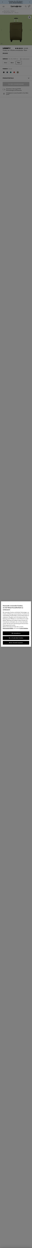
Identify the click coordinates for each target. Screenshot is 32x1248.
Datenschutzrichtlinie (8, 628)
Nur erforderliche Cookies (16, 638)
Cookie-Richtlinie (23, 628)
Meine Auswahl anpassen (16, 642)
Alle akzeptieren (16, 633)
